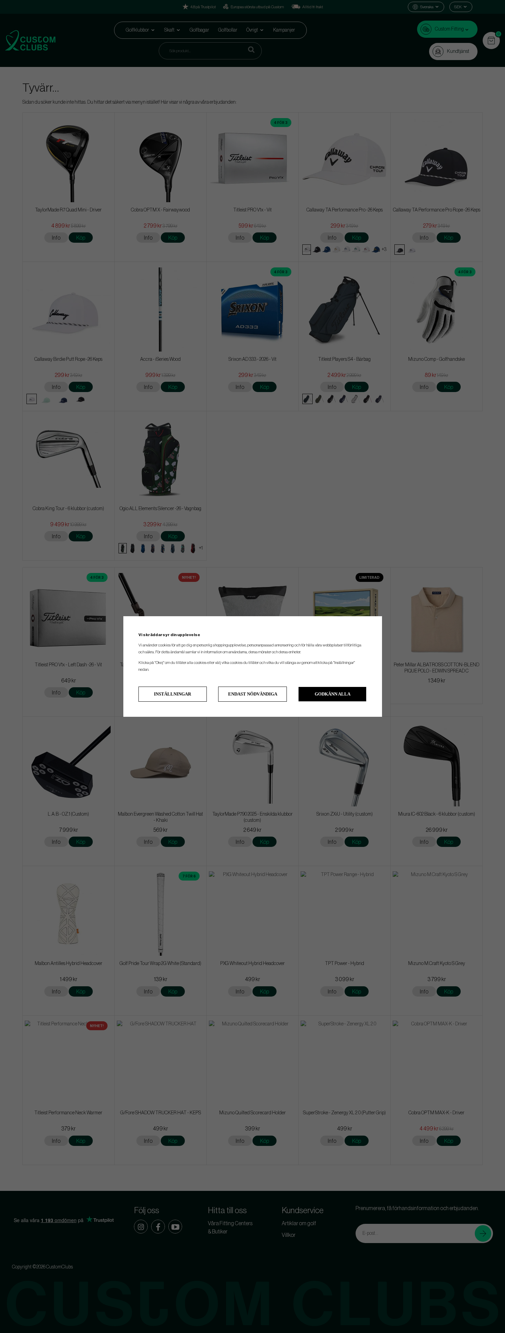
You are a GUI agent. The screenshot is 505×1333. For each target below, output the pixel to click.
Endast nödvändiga (252, 694)
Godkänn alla (332, 694)
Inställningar (172, 694)
